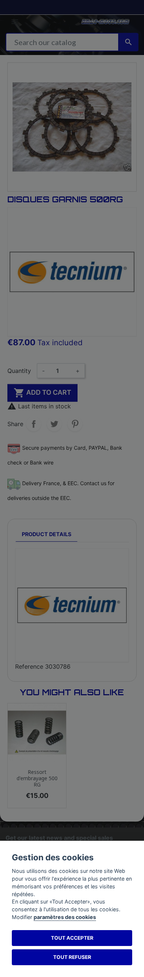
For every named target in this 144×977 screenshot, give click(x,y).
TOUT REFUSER (72, 957)
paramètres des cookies (65, 917)
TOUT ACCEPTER (72, 938)
